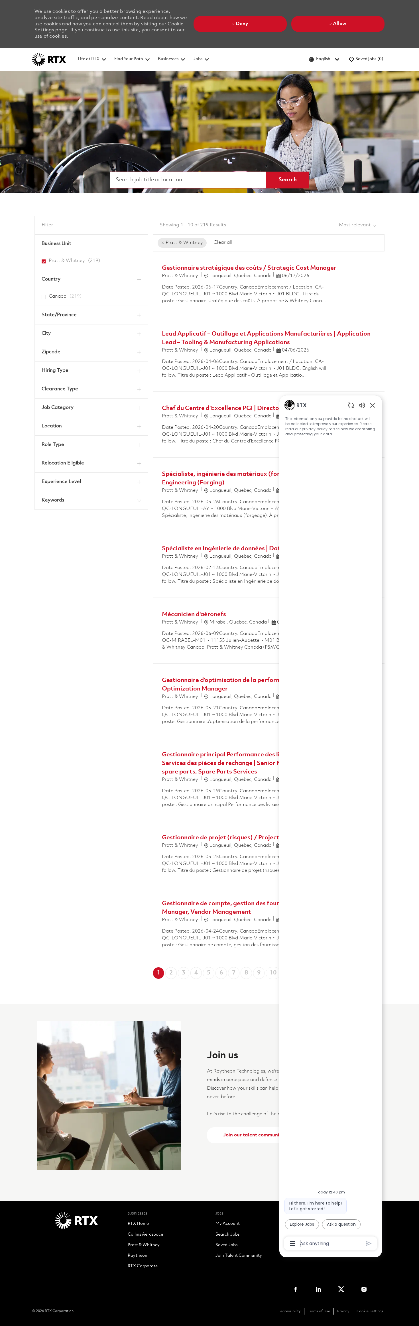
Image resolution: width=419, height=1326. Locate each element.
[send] (368, 1243)
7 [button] (233, 973)
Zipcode (51, 352)
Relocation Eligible (63, 463)
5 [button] (208, 973)
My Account (227, 1224)
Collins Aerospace (145, 1235)
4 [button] (196, 973)
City (46, 333)
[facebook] (295, 1289)
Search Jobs (227, 1235)
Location (52, 426)
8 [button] (246, 973)
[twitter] (341, 1289)
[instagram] (364, 1289)
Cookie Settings (370, 1311)
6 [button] (221, 973)
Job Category (58, 407)
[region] (330, 823)
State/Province (59, 314)
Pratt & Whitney (144, 1245)
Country (51, 279)
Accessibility (290, 1311)
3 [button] (183, 973)
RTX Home (138, 1224)
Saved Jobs (226, 1245)
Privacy (343, 1311)
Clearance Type (60, 389)
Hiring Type (55, 370)
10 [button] (273, 973)
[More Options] (292, 1243)
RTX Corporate (143, 1266)
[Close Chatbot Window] (372, 405)
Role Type (53, 444)
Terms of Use (319, 1311)
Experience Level (61, 481)
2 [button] (171, 973)
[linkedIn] (318, 1289)
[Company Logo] (49, 59)
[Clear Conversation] (351, 405)
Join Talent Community (238, 1256)
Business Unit (56, 243)
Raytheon (137, 1256)
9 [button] (259, 973)
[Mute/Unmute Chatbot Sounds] (362, 405)
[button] (287, 179)
